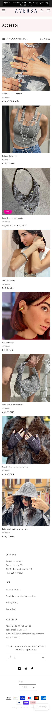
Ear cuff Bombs (8, 342)
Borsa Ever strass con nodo (12, 405)
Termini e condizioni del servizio (21, 596)
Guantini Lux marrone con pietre (15, 467)
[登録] (43, 657)
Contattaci (11, 609)
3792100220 (13, 637)
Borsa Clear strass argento (12, 218)
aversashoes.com (22, 708)
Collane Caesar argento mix (13, 94)
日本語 (24, 687)
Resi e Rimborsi (13, 589)
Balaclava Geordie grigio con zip (14, 529)
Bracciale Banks (8, 280)
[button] (3, 10)
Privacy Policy (12, 602)
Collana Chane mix (9, 156)
